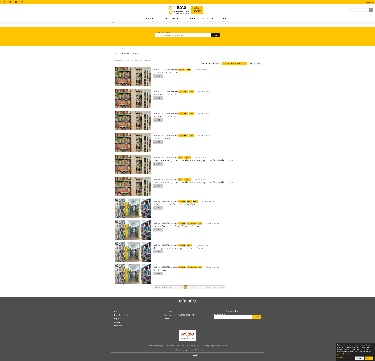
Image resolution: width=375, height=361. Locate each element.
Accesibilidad (175, 350)
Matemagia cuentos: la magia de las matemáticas (178, 248)
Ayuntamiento (368, 2)
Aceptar (369, 358)
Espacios (193, 18)
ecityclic (195, 355)
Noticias (150, 18)
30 (203, 287)
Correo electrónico (220, 314)
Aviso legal (184, 350)
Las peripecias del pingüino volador (171, 72)
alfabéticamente (255, 63)
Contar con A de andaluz (165, 94)
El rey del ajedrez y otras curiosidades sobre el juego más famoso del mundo (193, 160)
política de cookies (343, 354)
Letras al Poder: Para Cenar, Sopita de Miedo (176, 226)
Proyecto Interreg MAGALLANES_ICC (179, 315)
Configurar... (341, 357)
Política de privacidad (197, 350)
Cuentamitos (159, 270)
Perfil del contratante (122, 315)
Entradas (222, 18)
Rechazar (359, 358)
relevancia (216, 63)
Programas (178, 18)
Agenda (163, 18)
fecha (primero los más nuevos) (234, 63)
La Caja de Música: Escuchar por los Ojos (174, 204)
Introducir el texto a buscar (162, 32)
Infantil (188, 69)
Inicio (113, 22)
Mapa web (168, 311)
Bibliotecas (182, 201)
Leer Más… (158, 76)
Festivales (207, 18)
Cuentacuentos (183, 91)
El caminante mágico (163, 138)
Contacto (167, 319)
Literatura (181, 69)
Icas (115, 311)
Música (189, 201)
